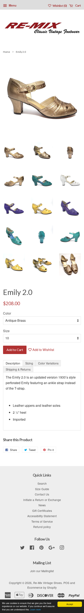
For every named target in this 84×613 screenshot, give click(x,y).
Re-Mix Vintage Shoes (47, 583)
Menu (12, 5)
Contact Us (42, 494)
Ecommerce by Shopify (42, 587)
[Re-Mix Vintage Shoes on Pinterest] (41, 548)
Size (6, 330)
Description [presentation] (13, 363)
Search (42, 483)
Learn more (35, 609)
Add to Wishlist (43, 349)
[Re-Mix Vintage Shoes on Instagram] (62, 548)
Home (6, 51)
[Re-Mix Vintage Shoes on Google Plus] (52, 548)
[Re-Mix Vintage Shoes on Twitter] (22, 548)
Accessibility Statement (42, 516)
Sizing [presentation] (29, 363)
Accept (69, 604)
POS (66, 583)
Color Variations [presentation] (48, 363)
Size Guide (42, 489)
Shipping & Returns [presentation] (18, 369)
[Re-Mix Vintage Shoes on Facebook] (32, 548)
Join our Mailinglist (42, 571)
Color (7, 313)
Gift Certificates (42, 511)
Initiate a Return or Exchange (42, 500)
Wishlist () (59, 5)
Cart (78, 5)
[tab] (13, 363)
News (42, 505)
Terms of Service (42, 521)
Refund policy (42, 527)
